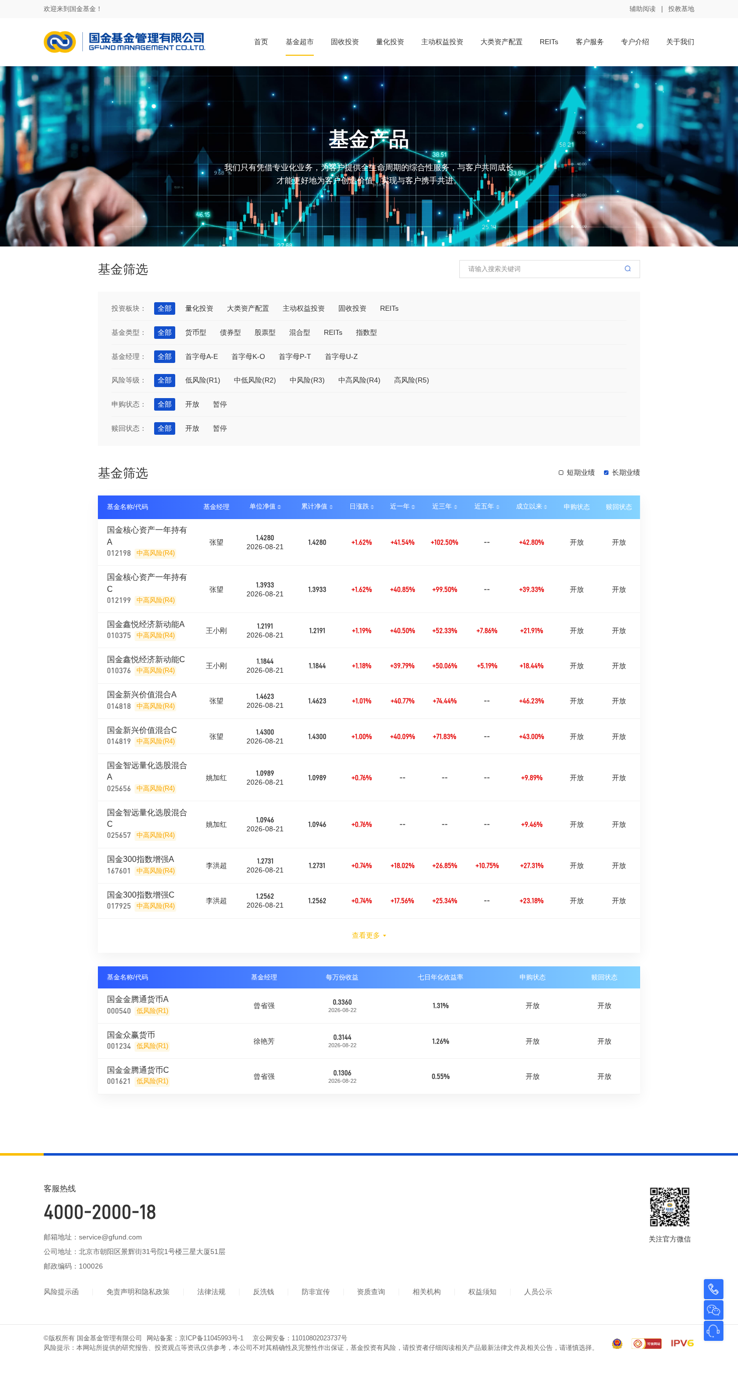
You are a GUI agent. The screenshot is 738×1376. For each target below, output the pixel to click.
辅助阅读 (643, 9)
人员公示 (538, 1292)
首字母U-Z (341, 356)
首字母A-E (201, 356)
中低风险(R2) (255, 380)
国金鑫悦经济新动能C (146, 659)
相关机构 (427, 1292)
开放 (192, 404)
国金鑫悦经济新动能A (146, 624)
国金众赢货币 (131, 1034)
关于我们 (680, 42)
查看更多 (366, 935)
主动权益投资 (442, 42)
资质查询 (371, 1292)
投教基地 (681, 9)
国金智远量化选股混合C (147, 818)
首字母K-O (248, 356)
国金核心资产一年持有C (147, 582)
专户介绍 (635, 42)
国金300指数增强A (140, 858)
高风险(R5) (411, 380)
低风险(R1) (202, 380)
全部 (165, 308)
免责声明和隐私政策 (138, 1292)
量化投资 (390, 42)
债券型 (230, 332)
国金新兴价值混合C (142, 729)
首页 (261, 42)
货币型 (195, 332)
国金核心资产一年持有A (147, 535)
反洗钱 (263, 1292)
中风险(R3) (307, 380)
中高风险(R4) (359, 380)
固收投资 (345, 42)
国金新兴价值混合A (142, 694)
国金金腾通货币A (138, 999)
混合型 (299, 332)
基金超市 (300, 42)
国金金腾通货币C (138, 1069)
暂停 (220, 404)
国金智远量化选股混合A (147, 771)
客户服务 (590, 42)
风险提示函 (61, 1292)
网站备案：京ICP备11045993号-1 (195, 1338)
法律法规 (211, 1292)
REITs (549, 42)
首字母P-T (295, 356)
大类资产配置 (501, 42)
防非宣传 (316, 1292)
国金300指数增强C (141, 894)
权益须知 (482, 1292)
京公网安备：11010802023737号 (300, 1338)
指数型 (366, 332)
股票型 (265, 332)
